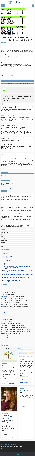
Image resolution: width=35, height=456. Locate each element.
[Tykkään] (1, 45)
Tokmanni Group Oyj (4, 335)
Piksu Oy (2, 444)
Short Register (3, 187)
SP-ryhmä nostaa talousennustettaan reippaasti (12, 252)
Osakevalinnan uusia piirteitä (26, 361)
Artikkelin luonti (3, 178)
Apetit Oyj (2, 316)
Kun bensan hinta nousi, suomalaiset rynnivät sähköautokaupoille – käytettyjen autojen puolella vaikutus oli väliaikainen (17, 255)
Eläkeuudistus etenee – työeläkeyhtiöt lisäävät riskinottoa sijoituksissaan (16, 277)
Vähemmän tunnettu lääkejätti (16, 206)
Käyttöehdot (10, 444)
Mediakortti (15, 444)
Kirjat (2, 236)
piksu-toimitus (13, 44)
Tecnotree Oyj (3, 325)
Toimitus (6, 444)
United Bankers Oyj (4, 294)
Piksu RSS (4, 449)
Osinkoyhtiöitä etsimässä (7, 366)
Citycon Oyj (3, 291)
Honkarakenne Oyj (4, 323)
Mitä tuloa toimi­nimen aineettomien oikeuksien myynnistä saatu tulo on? (16, 259)
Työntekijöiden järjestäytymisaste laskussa (18, 81)
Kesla (2, 317)
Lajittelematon (3, 238)
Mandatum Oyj (3, 296)
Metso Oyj (2, 304)
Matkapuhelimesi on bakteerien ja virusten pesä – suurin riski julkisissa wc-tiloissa (18, 274)
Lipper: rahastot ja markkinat (6, 188)
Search (33, 5)
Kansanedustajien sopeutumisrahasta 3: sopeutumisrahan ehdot (18, 199)
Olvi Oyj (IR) (3, 343)
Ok (17, 454)
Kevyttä (2, 234)
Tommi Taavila (26, 409)
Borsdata (2, 184)
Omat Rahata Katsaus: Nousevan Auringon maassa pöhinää (17, 83)
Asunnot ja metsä (4, 232)
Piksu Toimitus (9, 437)
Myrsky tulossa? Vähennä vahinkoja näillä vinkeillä (12, 280)
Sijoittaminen (3, 242)
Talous (2, 244)
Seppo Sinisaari (9, 383)
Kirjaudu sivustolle (4, 175)
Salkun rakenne (4, 240)
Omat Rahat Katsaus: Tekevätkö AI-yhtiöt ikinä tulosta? (18, 210)
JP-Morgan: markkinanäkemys (6, 186)
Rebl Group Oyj (3, 300)
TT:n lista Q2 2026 (24, 391)
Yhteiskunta (3, 42)
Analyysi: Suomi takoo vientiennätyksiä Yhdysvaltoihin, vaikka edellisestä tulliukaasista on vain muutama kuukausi (16, 267)
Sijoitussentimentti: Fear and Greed (7, 183)
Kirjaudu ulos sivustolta (5, 177)
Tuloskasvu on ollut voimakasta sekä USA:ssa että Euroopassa (21, 194)
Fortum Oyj (3, 312)
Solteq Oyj (2, 287)
